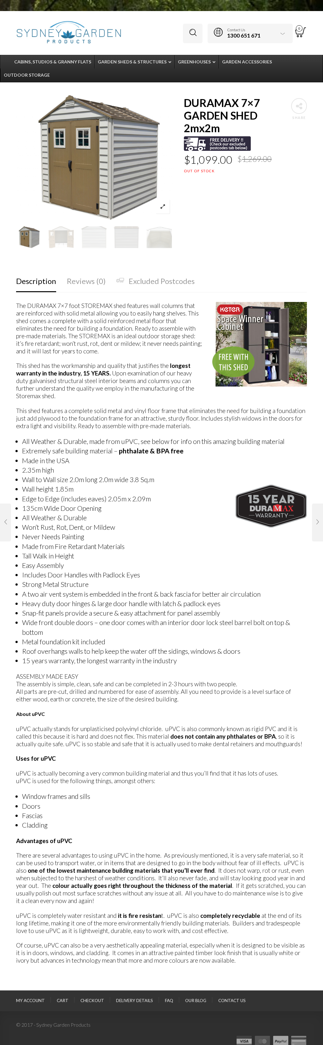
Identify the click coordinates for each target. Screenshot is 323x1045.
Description (36, 281)
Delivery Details (134, 1000)
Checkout (92, 1000)
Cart (62, 1000)
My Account (30, 1000)
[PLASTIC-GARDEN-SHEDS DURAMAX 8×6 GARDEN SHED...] (5, 522)
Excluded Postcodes (162, 281)
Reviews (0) (86, 281)
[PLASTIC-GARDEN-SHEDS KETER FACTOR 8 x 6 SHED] (317, 522)
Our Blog (195, 1000)
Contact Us (232, 1000)
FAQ (169, 1000)
